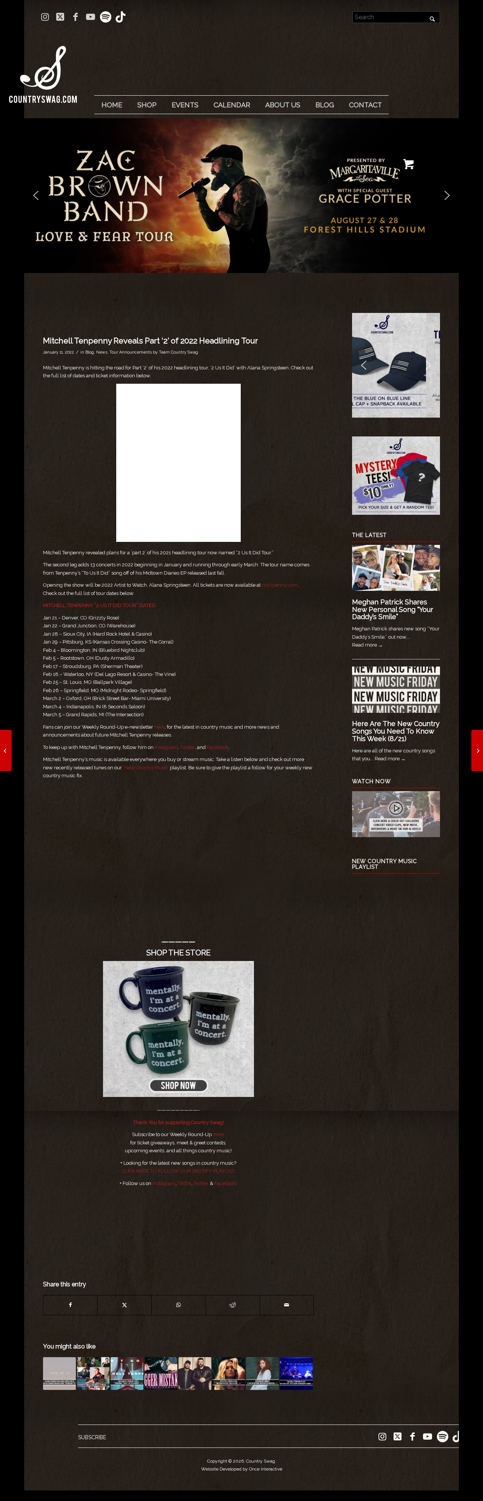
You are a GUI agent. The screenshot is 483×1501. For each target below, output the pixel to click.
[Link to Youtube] (90, 17)
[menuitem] (111, 105)
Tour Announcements (130, 352)
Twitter (187, 747)
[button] (241, 195)
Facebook (217, 747)
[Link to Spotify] (105, 17)
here (159, 727)
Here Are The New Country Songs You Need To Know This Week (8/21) (396, 731)
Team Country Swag (178, 352)
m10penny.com (280, 585)
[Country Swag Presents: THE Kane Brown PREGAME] (6, 750)
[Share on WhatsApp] (178, 1305)
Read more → (367, 645)
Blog (89, 352)
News (101, 352)
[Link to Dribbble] (120, 17)
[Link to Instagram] (45, 17)
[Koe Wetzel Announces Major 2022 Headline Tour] (477, 750)
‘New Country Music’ (146, 767)
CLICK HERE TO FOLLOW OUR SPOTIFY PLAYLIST (178, 1171)
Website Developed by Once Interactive (241, 1469)
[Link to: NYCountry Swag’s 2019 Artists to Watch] (93, 1373)
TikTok (184, 1183)
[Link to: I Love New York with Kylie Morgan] (262, 1373)
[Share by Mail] (287, 1305)
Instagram (166, 747)
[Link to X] (60, 17)
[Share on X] (124, 1305)
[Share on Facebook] (70, 1305)
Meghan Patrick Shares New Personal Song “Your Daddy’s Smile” (392, 609)
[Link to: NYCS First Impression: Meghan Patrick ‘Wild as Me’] (228, 1373)
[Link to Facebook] (75, 17)
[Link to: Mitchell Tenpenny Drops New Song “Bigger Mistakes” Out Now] (161, 1373)
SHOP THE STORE (178, 952)
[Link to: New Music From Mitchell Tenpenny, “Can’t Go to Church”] (127, 1373)
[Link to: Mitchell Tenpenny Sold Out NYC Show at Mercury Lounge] (296, 1373)
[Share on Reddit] (233, 1305)
